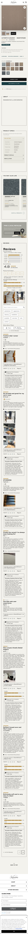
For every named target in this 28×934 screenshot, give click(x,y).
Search (17, 233)
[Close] (26, 917)
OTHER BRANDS (13, 889)
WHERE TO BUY (14, 79)
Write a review (5, 44)
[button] (3, 18)
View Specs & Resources (13, 56)
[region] (14, 925)
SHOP (13, 882)
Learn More (4, 56)
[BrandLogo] (14, 2)
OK (14, 931)
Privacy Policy (19, 928)
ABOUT (13, 886)
